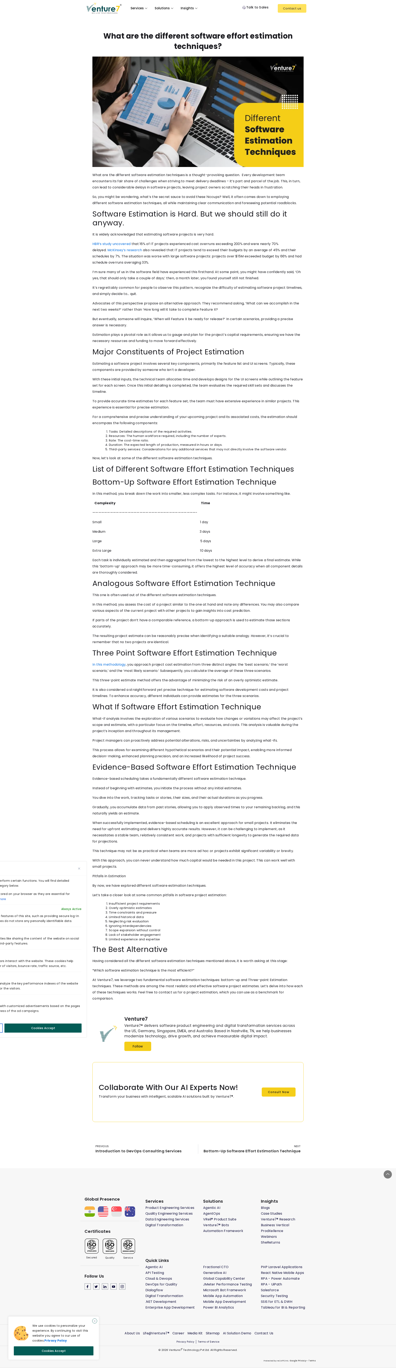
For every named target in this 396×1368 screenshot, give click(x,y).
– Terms (311, 1360)
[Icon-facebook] (88, 1286)
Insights (187, 8)
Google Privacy (297, 1360)
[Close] (94, 1320)
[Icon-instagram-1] (122, 1286)
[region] (53, 1338)
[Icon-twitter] (96, 1286)
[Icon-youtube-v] (114, 1286)
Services (137, 8)
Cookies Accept (54, 1351)
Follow (138, 1046)
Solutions (162, 8)
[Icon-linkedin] (105, 1286)
